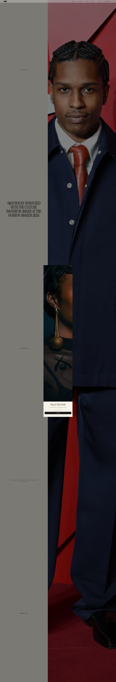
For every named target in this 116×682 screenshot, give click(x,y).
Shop (99, 1)
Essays (80, 1)
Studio (93, 1)
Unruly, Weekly (107, 1)
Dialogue (73, 1)
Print (87, 1)
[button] (1, 1)
